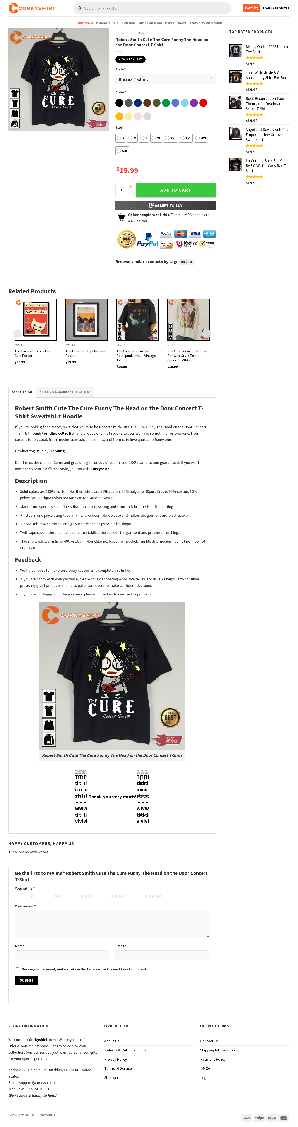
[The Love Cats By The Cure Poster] (86, 320)
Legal (204, 1077)
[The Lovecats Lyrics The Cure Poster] (36, 320)
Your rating (25, 888)
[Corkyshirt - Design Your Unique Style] (32, 8)
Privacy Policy (115, 1059)
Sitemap (111, 1077)
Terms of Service (118, 1068)
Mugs (170, 22)
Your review (25, 906)
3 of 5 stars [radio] (72, 896)
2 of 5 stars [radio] (45, 896)
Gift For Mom (150, 22)
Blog (182, 22)
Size (119, 127)
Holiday (103, 22)
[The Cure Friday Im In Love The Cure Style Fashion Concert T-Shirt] (188, 320)
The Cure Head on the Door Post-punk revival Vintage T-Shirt (136, 355)
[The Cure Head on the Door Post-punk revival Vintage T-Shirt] (137, 320)
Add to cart (175, 190)
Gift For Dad (124, 22)
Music (142, 33)
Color (120, 92)
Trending (84, 22)
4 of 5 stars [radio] (102, 896)
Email (121, 946)
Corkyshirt (100, 468)
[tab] (21, 392)
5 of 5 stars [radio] (136, 896)
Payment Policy (213, 1059)
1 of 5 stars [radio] (22, 896)
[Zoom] (14, 125)
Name (21, 946)
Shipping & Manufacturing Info (65, 392)
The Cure (186, 262)
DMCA (205, 1068)
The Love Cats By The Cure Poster (85, 353)
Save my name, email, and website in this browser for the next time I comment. (84, 969)
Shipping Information (217, 1050)
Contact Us (209, 1040)
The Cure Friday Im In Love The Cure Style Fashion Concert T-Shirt (187, 355)
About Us (111, 1040)
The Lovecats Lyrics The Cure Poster (32, 353)
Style (120, 69)
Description (22, 392)
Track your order (206, 22)
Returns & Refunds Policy (125, 1050)
